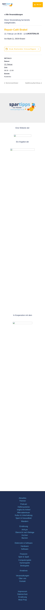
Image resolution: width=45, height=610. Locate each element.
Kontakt (22, 581)
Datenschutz (22, 594)
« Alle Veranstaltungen (13, 14)
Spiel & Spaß (23, 557)
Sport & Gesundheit (24, 518)
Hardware (25, 546)
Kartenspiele (25, 563)
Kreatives (24, 571)
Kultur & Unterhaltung (23, 515)
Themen (22, 501)
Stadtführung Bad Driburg (33, 83)
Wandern (24, 521)
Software (24, 549)
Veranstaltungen (22, 576)
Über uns (22, 578)
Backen (25, 538)
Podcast (23, 504)
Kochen (25, 535)
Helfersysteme (24, 507)
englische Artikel (23, 510)
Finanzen (23, 554)
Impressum (22, 591)
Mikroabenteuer (23, 513)
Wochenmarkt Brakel (11, 83)
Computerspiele (24, 560)
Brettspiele (24, 566)
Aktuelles (22, 498)
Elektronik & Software (23, 543)
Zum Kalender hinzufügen (22, 49)
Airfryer (25, 530)
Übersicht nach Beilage (24, 532)
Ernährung (23, 526)
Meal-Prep (22, 600)
